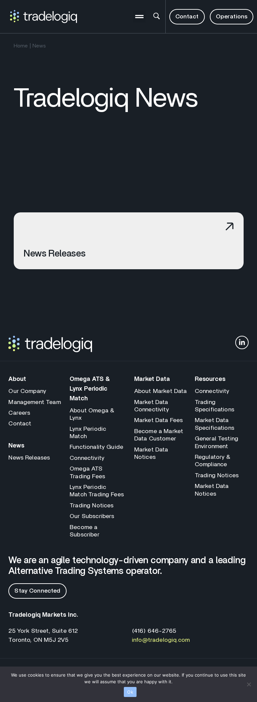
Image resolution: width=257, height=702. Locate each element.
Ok (130, 692)
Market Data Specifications (214, 424)
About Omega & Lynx (92, 414)
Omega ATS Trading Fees (87, 472)
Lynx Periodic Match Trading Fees (97, 491)
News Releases (29, 458)
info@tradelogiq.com (161, 640)
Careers (19, 413)
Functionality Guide (96, 447)
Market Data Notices (151, 453)
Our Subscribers (92, 516)
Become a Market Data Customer (158, 435)
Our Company (27, 391)
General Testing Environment (216, 442)
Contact (19, 424)
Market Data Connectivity (151, 406)
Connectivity (87, 458)
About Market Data (160, 391)
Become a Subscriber (84, 531)
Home (21, 45)
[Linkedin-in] (242, 342)
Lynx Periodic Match (88, 432)
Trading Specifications (214, 406)
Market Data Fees (158, 420)
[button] (139, 16)
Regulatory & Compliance (213, 461)
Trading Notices (91, 506)
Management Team (34, 402)
